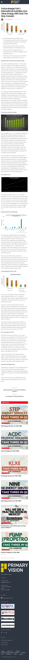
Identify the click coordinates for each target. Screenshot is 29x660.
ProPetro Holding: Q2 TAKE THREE (10, 552)
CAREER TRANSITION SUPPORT (10, 653)
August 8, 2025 (4, 427)
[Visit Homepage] (15, 2)
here (2, 208)
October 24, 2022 (18, 19)
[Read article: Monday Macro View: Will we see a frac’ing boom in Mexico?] (14, 514)
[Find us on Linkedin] (6, 633)
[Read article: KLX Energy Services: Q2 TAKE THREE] (14, 464)
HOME (3, 651)
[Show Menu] (1, 2)
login (5, 558)
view (14, 72)
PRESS (23, 653)
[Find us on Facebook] (1, 633)
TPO (2, 654)
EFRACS (18, 651)
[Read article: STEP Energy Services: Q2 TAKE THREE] (14, 414)
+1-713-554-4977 (4, 580)
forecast (18, 194)
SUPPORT (9, 654)
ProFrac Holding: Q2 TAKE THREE (10, 451)
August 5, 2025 (4, 529)
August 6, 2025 (4, 502)
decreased (17, 296)
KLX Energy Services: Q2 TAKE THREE (11, 476)
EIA (13, 245)
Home (2, 6)
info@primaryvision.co (6, 582)
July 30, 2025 (4, 554)
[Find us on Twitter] (3, 633)
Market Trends (7, 6)
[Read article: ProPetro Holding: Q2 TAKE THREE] (14, 541)
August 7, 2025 (4, 452)
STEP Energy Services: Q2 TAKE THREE (11, 426)
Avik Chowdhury (8, 19)
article (19, 64)
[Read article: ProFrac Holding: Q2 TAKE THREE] (14, 439)
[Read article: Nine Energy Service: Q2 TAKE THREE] (14, 489)
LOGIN (21, 654)
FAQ (15, 654)
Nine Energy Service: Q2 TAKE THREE (11, 501)
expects (13, 133)
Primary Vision (6, 656)
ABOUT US (10, 651)
